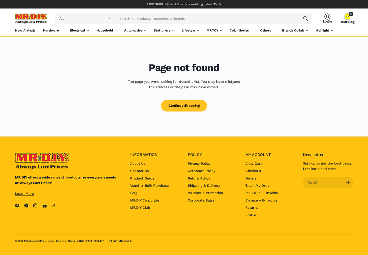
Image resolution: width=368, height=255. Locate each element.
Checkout (253, 171)
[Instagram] (37, 206)
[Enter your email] (348, 182)
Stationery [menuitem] (162, 30)
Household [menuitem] (104, 30)
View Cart (253, 164)
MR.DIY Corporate (144, 200)
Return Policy (199, 178)
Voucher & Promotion (205, 193)
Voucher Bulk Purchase (149, 186)
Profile (250, 215)
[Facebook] (19, 206)
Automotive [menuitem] (133, 30)
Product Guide (142, 178)
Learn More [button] (24, 194)
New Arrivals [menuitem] (25, 30)
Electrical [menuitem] (77, 30)
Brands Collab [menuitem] (293, 30)
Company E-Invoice (261, 200)
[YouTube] (47, 206)
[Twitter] (28, 206)
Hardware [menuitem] (51, 30)
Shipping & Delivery (204, 186)
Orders (250, 178)
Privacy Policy (199, 164)
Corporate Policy (201, 171)
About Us (137, 164)
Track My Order (258, 186)
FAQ (133, 193)
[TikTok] (56, 206)
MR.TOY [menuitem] (212, 30)
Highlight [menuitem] (322, 30)
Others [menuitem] (265, 30)
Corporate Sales (201, 200)
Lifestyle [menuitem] (188, 30)
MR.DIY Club (140, 208)
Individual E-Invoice (261, 193)
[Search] (305, 18)
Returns (251, 208)
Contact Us (139, 171)
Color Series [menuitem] (239, 30)
